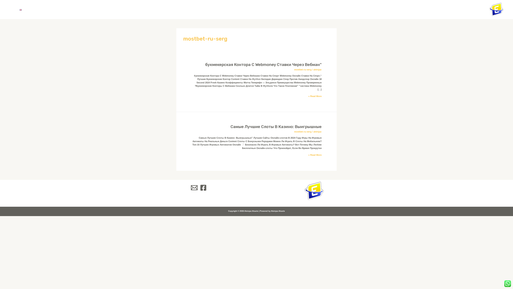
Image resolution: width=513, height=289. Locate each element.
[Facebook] (203, 187)
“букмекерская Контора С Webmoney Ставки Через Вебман (263, 64)
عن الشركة (71, 9)
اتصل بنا (34, 9)
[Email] (194, 187)
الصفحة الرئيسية (94, 9)
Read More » (315, 96)
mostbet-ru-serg (302, 69)
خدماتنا (53, 9)
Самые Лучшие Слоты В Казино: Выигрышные (276, 126)
